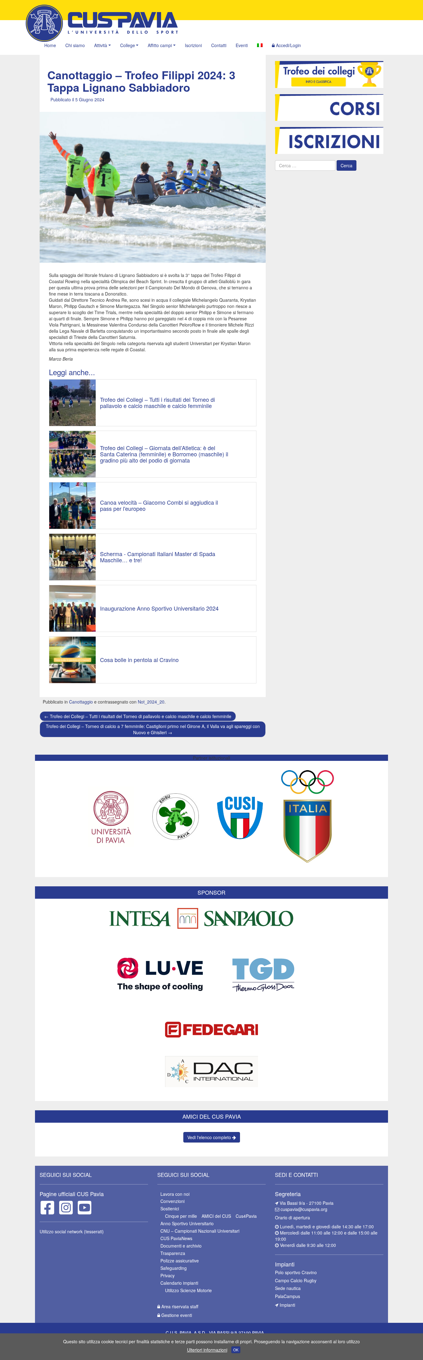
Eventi (242, 45)
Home (50, 45)
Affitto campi (160, 45)
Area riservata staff (179, 1306)
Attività (100, 45)
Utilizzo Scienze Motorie (188, 1290)
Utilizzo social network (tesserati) (72, 1231)
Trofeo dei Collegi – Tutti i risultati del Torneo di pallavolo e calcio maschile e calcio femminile (137, 716)
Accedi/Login (288, 45)
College (127, 45)
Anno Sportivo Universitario (187, 1223)
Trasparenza (172, 1253)
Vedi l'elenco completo (209, 1137)
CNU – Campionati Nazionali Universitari (199, 1231)
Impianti (286, 1305)
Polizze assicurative (179, 1260)
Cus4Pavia (246, 1216)
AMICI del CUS (216, 1216)
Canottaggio (81, 702)
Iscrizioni (193, 45)
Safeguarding (173, 1268)
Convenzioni (172, 1201)
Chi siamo (75, 45)
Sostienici (169, 1208)
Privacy (167, 1275)
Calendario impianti (179, 1283)
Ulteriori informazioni (207, 1350)
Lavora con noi (175, 1194)
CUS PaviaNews (176, 1238)
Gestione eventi (176, 1315)
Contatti (218, 45)
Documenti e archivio (181, 1246)
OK (235, 1349)
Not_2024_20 (151, 702)
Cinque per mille (181, 1216)
